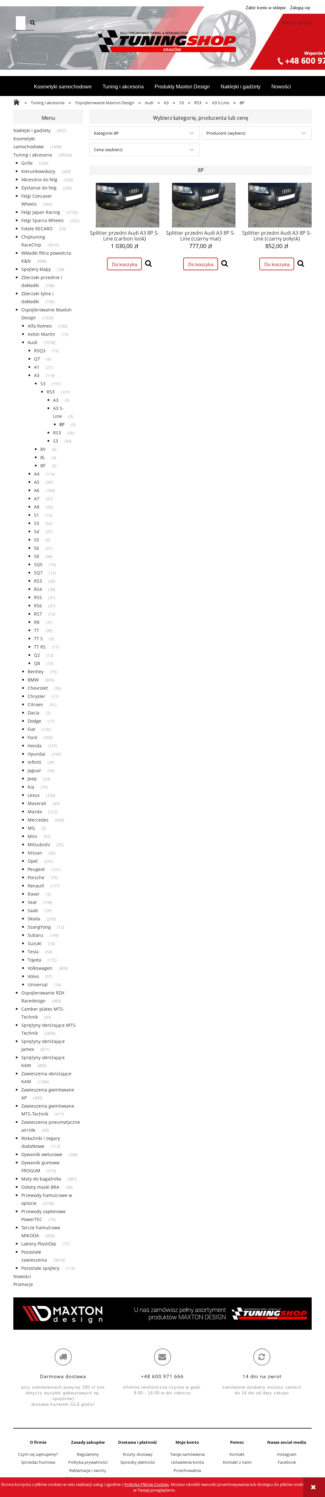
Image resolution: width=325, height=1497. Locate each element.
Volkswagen (40, 968)
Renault (36, 886)
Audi (32, 342)
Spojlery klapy (36, 269)
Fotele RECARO (37, 229)
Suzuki (35, 943)
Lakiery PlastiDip (38, 1244)
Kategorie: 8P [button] (106, 133)
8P (61, 424)
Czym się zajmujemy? (38, 1454)
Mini (32, 836)
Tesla (33, 952)
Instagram (286, 1454)
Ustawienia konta (187, 1462)
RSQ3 (39, 351)
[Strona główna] (162, 41)
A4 (36, 474)
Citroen (35, 704)
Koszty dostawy (138, 1454)
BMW (33, 680)
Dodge (34, 721)
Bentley (35, 672)
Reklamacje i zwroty (87, 1470)
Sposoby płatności (137, 1462)
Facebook (287, 1462)
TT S (38, 639)
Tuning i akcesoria (32, 155)
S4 (36, 531)
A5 (36, 482)
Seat (32, 902)
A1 (36, 367)
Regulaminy (88, 1454)
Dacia (33, 713)
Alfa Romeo (40, 326)
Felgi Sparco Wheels (42, 220)
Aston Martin (41, 334)
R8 (36, 622)
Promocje (23, 1284)
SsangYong (39, 927)
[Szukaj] (32, 23)
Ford (32, 737)
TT (36, 630)
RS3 (51, 392)
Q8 (37, 663)
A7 (36, 499)
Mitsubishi (39, 844)
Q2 (37, 655)
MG (31, 828)
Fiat (31, 729)
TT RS (40, 647)
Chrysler (36, 696)
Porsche (36, 877)
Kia (31, 787)
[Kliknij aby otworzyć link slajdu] (162, 1313)
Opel (33, 861)
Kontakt (237, 1454)
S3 (42, 384)
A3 (36, 375)
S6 (36, 548)
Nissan (35, 853)
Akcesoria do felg (39, 179)
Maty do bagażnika (41, 1179)
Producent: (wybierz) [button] (225, 133)
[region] (162, 1313)
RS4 (38, 589)
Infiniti (34, 762)
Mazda (35, 812)
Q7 (37, 359)
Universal (38, 985)
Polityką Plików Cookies (146, 1484)
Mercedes (38, 820)
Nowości (22, 1276)
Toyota (34, 960)
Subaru (35, 935)
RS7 (38, 614)
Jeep (32, 779)
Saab (33, 910)
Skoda (34, 919)
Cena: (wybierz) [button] (108, 149)
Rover (34, 894)
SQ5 (38, 564)
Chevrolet (38, 688)
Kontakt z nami (237, 1462)
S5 (36, 540)
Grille (27, 163)
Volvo (33, 976)
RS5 (38, 597)
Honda (35, 746)
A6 (36, 490)
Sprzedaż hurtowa (38, 1462)
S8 (36, 556)
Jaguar (34, 770)
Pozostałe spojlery (40, 1268)
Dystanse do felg (38, 188)
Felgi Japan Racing (40, 212)
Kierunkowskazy (38, 171)
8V (42, 449)
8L (42, 457)
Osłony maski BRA (40, 1187)
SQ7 (38, 573)
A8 (36, 507)
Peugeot (36, 869)
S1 (36, 515)
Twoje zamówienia (187, 1454)
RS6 (38, 606)
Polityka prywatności (88, 1462)
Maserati (37, 803)
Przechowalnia (187, 1470)
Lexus (34, 795)
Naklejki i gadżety (31, 130)
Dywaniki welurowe (41, 1154)
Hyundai (36, 754)
